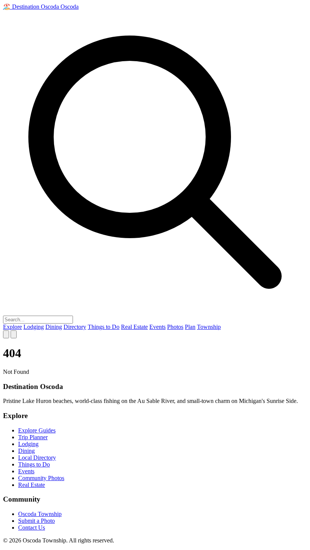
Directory (75, 327)
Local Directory (37, 457)
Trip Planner (33, 437)
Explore (12, 327)
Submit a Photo (36, 520)
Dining (53, 327)
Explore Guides (37, 430)
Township (209, 327)
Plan (190, 327)
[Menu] (14, 334)
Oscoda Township (40, 514)
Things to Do (103, 327)
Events (157, 327)
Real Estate (134, 327)
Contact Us (31, 527)
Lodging (33, 327)
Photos (175, 327)
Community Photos (41, 478)
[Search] (6, 334)
